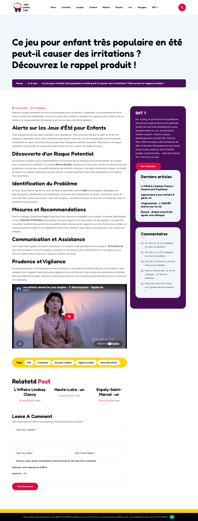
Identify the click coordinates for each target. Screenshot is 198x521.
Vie (130, 7)
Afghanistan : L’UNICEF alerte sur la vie (156, 205)
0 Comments (39, 108)
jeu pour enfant (63, 362)
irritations (42, 362)
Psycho (119, 7)
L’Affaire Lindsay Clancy (30, 392)
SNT (154, 7)
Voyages (141, 7)
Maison (106, 7)
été (29, 362)
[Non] (194, 517)
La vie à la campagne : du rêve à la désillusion (160, 274)
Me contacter (148, 166)
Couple (80, 7)
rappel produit (86, 362)
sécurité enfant (108, 362)
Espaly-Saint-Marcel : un (109, 392)
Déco (53, 7)
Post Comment (25, 486)
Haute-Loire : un (69, 389)
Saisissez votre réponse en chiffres (29, 467)
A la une (32, 83)
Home (19, 83)
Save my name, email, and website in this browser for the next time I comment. (56, 460)
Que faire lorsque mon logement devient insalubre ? (159, 287)
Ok (172, 517)
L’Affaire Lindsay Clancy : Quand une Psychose (157, 187)
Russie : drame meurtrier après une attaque (157, 213)
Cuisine (93, 7)
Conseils (66, 7)
